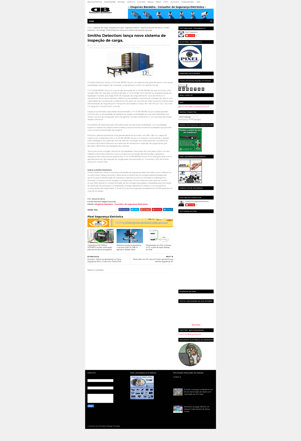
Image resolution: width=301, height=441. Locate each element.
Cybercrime (131, 2)
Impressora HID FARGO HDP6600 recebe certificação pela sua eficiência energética (99, 247)
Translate (197, 120)
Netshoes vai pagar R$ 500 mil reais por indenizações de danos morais (197, 409)
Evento (166, 2)
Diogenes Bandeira (187, 2)
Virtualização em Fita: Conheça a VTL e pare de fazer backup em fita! (158, 247)
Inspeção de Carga (100, 28)
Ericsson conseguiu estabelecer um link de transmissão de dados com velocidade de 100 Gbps (198, 391)
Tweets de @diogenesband (189, 334)
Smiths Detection (124, 48)
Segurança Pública (132, 28)
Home (91, 21)
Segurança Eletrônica (94, 2)
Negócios (151, 2)
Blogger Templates (113, 426)
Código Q (177, 377)
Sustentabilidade (109, 2)
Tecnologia (121, 2)
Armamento (175, 2)
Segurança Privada (116, 28)
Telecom (158, 2)
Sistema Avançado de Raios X (151, 28)
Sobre (198, 2)
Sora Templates (100, 426)
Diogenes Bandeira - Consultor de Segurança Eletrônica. (121, 204)
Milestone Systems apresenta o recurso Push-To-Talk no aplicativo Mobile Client (129, 247)
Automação (141, 2)
